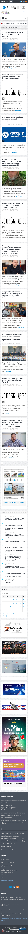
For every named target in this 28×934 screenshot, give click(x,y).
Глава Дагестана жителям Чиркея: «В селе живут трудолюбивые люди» (12, 205)
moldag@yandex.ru (6, 879)
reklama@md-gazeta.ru (7, 880)
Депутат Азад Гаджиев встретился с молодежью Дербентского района (12, 293)
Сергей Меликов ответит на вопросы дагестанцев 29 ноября (13, 34)
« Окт (3, 616)
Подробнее (12, 67)
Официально (20, 39)
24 (16, 610)
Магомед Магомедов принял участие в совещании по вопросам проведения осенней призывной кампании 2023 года (13, 249)
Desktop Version (10, 931)
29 (10, 613)
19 (23, 606)
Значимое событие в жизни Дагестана (13, 581)
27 (3, 613)
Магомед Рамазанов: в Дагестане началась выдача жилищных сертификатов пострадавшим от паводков (14, 549)
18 (20, 606)
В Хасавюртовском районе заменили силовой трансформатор (12, 119)
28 (6, 613)
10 (16, 603)
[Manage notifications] (3, 930)
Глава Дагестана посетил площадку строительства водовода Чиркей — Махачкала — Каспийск (12, 423)
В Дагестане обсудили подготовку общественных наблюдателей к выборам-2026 (14, 520)
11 (20, 603)
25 (20, 610)
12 (23, 603)
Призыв (19, 256)
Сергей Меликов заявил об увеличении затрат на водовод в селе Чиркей (12, 76)
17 (16, 606)
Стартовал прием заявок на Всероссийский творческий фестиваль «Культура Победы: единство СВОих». (13, 558)
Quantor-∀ (5, 929)
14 (6, 606)
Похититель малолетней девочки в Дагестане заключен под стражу (15, 542)
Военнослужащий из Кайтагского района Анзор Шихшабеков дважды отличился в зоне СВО (12, 162)
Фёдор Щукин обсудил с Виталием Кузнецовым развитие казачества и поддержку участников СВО (15, 575)
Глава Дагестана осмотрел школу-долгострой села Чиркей (12, 380)
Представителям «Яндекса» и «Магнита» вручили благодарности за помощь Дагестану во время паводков (15, 527)
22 (10, 610)
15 (10, 606)
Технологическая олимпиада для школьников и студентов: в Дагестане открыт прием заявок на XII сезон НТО (15, 567)
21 (6, 610)
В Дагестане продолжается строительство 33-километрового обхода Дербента (14, 536)
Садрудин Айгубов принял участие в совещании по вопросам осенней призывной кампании (12, 337)
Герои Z (19, 168)
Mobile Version (18, 931)
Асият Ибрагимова (13, 38)
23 (13, 610)
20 (3, 610)
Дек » (7, 616)
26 (23, 610)
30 (13, 613)
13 (3, 606)
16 (13, 606)
